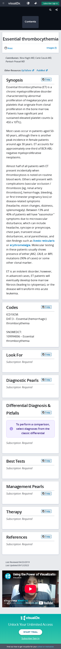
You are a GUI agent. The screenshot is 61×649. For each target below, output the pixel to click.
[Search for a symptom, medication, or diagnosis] (50, 10)
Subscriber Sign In (50, 3)
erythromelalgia (20, 245)
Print (10, 48)
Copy (47, 79)
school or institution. (45, 646)
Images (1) (52, 48)
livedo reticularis (44, 241)
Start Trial (30, 632)
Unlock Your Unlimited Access (30, 624)
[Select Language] (29, 3)
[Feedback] (36, 3)
